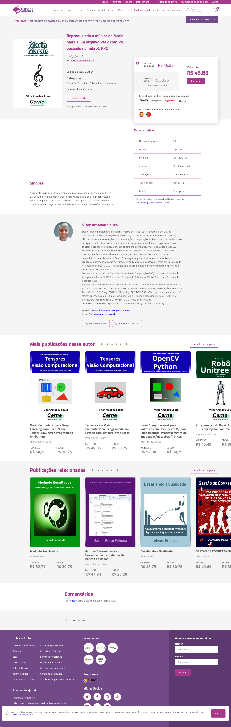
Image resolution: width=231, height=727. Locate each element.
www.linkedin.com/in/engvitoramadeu (110, 310)
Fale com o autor (128, 323)
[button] (102, 344)
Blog (15, 656)
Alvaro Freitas (147, 556)
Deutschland (142, 1)
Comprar (196, 81)
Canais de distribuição (51, 673)
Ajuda (215, 1)
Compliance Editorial (50, 651)
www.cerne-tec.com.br (105, 314)
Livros (24, 20)
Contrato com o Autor (24, 679)
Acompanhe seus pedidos (195, 1)
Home (16, 20)
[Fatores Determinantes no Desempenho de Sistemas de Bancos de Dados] (110, 512)
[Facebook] (97, 697)
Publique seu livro (167, 1)
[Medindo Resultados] (55, 512)
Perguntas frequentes (24, 697)
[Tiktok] (117, 697)
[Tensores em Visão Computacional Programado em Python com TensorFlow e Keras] (110, 386)
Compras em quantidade (169, 10)
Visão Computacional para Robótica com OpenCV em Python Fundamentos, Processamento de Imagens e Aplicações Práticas (163, 431)
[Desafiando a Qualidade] (165, 512)
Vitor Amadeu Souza (82, 60)
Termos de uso (20, 673)
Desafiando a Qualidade (156, 551)
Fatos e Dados (20, 668)
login (74, 600)
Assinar (183, 672)
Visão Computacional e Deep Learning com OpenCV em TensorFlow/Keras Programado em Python (51, 431)
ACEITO (218, 713)
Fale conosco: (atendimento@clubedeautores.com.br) (40, 703)
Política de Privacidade (22, 714)
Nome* (179, 644)
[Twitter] (87, 697)
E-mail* (179, 656)
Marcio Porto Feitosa (96, 563)
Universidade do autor (51, 662)
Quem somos (20, 662)
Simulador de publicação (57, 679)
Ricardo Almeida (38, 556)
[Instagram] (107, 697)
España (128, 1)
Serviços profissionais (51, 656)
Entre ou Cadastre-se (196, 10)
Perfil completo (97, 323)
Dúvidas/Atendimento (24, 645)
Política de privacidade (51, 645)
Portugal (116, 1)
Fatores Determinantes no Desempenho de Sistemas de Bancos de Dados (105, 555)
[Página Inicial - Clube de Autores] (23, 10)
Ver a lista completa (204, 344)
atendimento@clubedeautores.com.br (152, 203)
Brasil (105, 1)
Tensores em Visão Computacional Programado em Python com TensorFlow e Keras (107, 429)
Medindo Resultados (44, 551)
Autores (17, 651)
